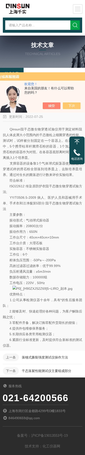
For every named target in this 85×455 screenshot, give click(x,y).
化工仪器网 (51, 446)
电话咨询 (77, 159)
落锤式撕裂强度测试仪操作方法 (45, 357)
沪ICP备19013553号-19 (49, 435)
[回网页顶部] (77, 142)
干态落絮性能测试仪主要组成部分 (46, 371)
